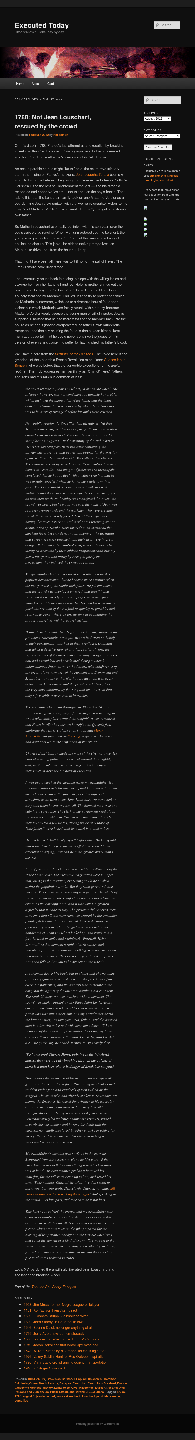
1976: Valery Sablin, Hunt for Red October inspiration (64, 1356)
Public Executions (62, 1392)
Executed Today (42, 25)
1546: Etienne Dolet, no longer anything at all (58, 1327)
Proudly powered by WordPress (97, 1423)
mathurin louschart (82, 1396)
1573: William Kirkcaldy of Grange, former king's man (65, 1350)
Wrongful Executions (90, 1392)
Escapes (65, 1383)
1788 (18, 1396)
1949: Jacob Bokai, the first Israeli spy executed (61, 1344)
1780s (121, 1392)
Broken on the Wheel (61, 1379)
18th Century (36, 1379)
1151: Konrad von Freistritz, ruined (50, 1309)
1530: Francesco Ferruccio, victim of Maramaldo (61, 1338)
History (48, 1387)
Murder (100, 1387)
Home (20, 83)
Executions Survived (102, 1383)
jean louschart (45, 1396)
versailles (21, 1400)
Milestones (86, 1387)
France (122, 1383)
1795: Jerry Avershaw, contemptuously (54, 1333)
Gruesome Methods (28, 1387)
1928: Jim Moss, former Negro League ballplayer (61, 1304)
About (36, 83)
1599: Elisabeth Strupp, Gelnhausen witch (56, 1315)
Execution (79, 1383)
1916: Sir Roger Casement (44, 1367)
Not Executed (115, 1387)
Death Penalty (48, 1383)
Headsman (60, 135)
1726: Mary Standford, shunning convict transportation (65, 1361)
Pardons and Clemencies (32, 1392)
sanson (115, 1396)
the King (74, 735)
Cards (51, 83)
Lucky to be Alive (66, 1387)
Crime (33, 1383)
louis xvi (62, 1396)
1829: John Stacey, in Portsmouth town (54, 1321)
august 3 (28, 1396)
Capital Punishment (89, 1379)
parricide (102, 1396)
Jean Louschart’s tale (92, 174)
